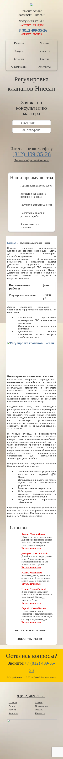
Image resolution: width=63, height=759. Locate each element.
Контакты (44, 66)
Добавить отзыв (29, 639)
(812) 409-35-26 (31, 154)
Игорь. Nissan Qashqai (33, 589)
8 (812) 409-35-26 (33, 30)
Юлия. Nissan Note (31, 572)
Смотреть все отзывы (30, 630)
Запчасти (44, 51)
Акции (19, 51)
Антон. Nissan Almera (33, 534)
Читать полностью (31, 548)
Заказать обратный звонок (31, 160)
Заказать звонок (31, 33)
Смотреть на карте (32, 24)
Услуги (44, 43)
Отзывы (19, 59)
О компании (18, 66)
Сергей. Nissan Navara (33, 608)
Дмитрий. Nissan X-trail (34, 553)
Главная (19, 43)
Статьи (44, 59)
